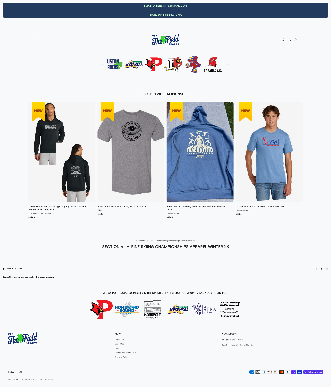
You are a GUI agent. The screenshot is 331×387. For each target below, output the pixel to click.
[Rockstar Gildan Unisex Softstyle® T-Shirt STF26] (130, 152)
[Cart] (296, 40)
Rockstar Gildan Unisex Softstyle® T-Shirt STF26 (121, 206)
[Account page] (290, 40)
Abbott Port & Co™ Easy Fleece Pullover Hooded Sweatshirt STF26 (197, 208)
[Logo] (165, 40)
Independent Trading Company (41, 213)
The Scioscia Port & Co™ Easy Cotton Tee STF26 (260, 206)
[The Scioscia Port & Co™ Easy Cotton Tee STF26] (269, 152)
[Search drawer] (283, 40)
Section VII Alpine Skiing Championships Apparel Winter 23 (172, 241)
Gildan (100, 210)
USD (20, 372)
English (11, 372)
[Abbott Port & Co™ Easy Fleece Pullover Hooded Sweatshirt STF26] (200, 152)
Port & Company (173, 213)
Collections (140, 241)
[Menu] (35, 40)
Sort (14, 269)
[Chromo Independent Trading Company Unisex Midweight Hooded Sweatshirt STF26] (61, 152)
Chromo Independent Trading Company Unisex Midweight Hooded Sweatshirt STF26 (57, 208)
